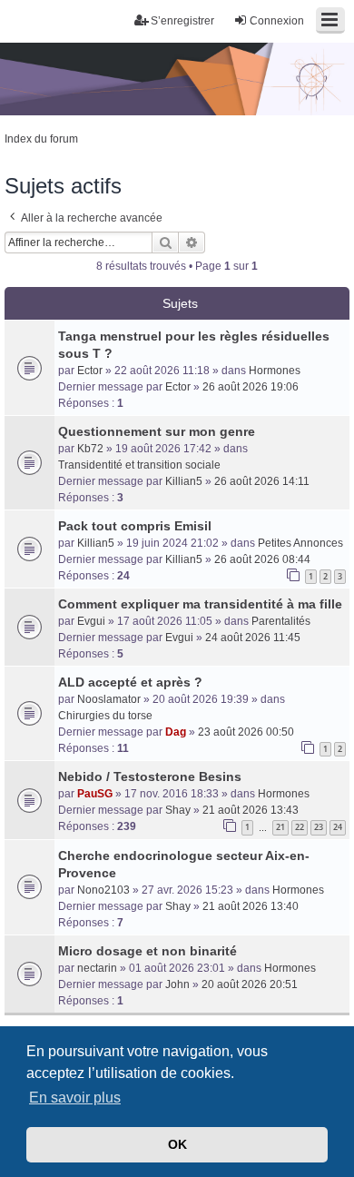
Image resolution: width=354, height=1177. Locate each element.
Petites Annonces (300, 543)
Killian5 (183, 481)
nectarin (97, 968)
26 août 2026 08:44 (262, 559)
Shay (178, 810)
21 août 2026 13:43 (250, 810)
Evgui (91, 621)
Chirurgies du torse (105, 715)
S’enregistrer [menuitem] (182, 21)
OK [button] (177, 1144)
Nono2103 (103, 890)
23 (318, 827)
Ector (90, 370)
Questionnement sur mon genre (156, 431)
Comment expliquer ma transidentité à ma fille (200, 604)
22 (299, 827)
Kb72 (90, 448)
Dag (175, 732)
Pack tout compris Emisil (134, 526)
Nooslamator (109, 699)
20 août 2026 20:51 (250, 984)
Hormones (274, 370)
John (177, 984)
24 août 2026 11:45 (252, 637)
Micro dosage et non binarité (147, 951)
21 (280, 827)
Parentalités (280, 621)
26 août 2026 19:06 (250, 387)
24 (337, 827)
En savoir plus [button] (75, 1097)
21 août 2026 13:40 (250, 906)
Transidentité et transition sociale (139, 465)
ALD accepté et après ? (130, 682)
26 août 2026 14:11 (262, 481)
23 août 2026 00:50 (246, 732)
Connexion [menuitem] (277, 21)
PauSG (95, 793)
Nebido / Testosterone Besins (149, 776)
